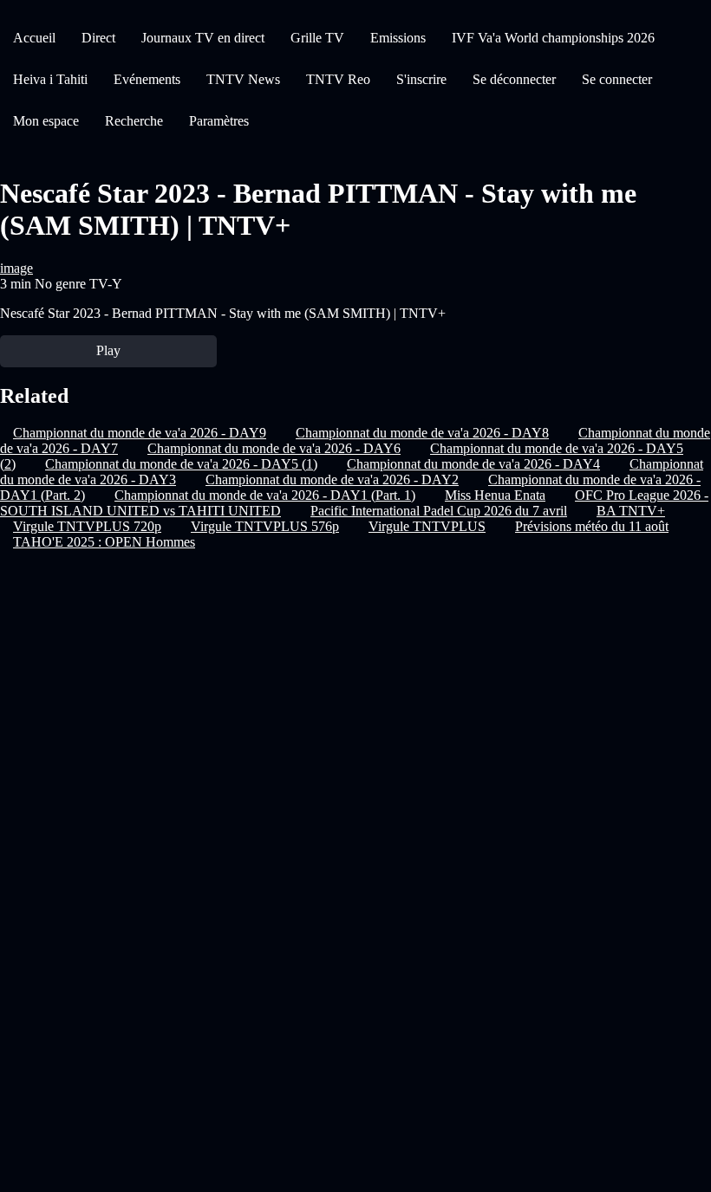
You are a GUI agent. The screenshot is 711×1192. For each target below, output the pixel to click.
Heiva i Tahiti (50, 79)
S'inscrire (421, 79)
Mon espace (46, 120)
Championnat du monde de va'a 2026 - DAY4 (473, 464)
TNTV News (243, 79)
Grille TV (317, 37)
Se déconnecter (514, 79)
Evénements (147, 79)
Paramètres (219, 120)
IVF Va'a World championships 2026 (553, 37)
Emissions (398, 37)
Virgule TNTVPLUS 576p (265, 526)
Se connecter (617, 79)
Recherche (134, 120)
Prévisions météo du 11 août (592, 526)
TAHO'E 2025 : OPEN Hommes (104, 541)
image (16, 268)
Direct (98, 37)
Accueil (34, 37)
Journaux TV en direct (202, 37)
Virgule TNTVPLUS (427, 526)
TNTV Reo (338, 79)
